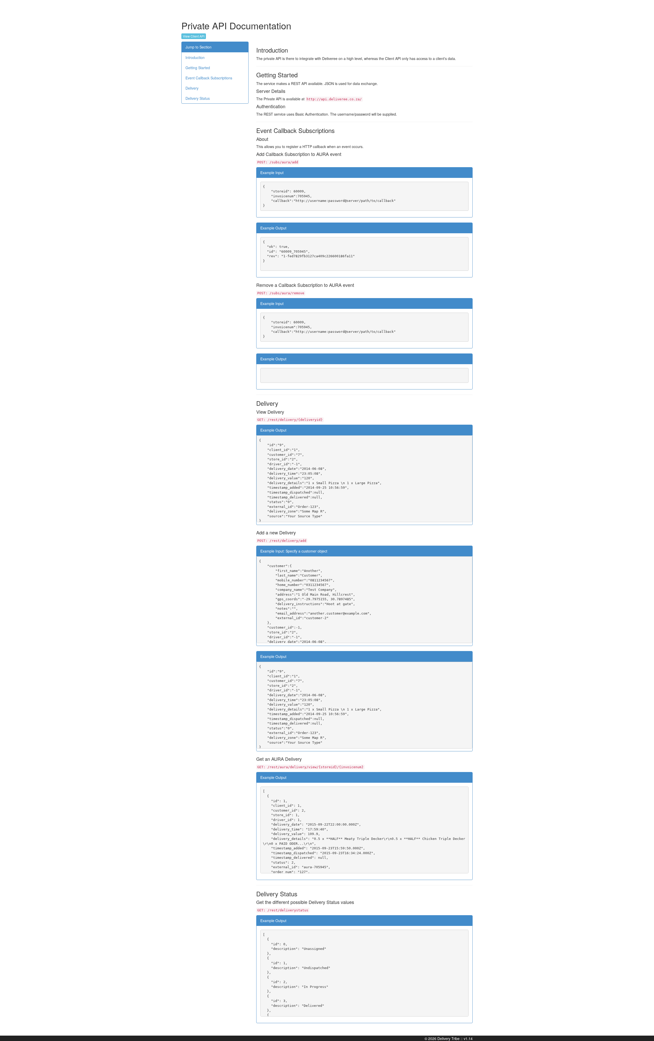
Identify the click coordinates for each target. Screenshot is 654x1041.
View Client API (193, 36)
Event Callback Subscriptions (208, 77)
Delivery (191, 88)
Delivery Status (197, 98)
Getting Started (197, 67)
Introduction (195, 57)
